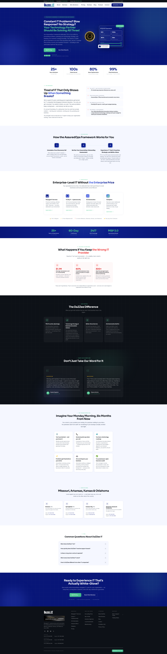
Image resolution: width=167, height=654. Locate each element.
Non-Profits (87, 616)
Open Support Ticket (118, 1)
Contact (107, 5)
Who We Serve (74, 5)
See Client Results (63, 50)
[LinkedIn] (48, 631)
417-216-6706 (51, 1)
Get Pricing (49, 50)
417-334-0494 (52, 514)
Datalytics (73, 626)
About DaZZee (101, 614)
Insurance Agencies (89, 619)
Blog (95, 5)
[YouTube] (51, 631)
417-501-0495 (72, 514)
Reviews (89, 5)
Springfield (70, 506)
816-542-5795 (78, 1)
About (58, 5)
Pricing (83, 5)
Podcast (100, 5)
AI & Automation (74, 621)
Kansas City (90, 506)
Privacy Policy (101, 627)
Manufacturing (88, 624)
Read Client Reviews (89, 595)
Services (64, 5)
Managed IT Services (76, 614)
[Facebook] (45, 631)
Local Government (89, 621)
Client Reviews (101, 616)
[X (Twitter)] (53, 631)
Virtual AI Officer (74, 623)
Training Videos (115, 617)
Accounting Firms (89, 614)
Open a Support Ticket (115, 614)
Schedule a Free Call (117, 650)
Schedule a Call (117, 5)
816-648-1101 (92, 514)
